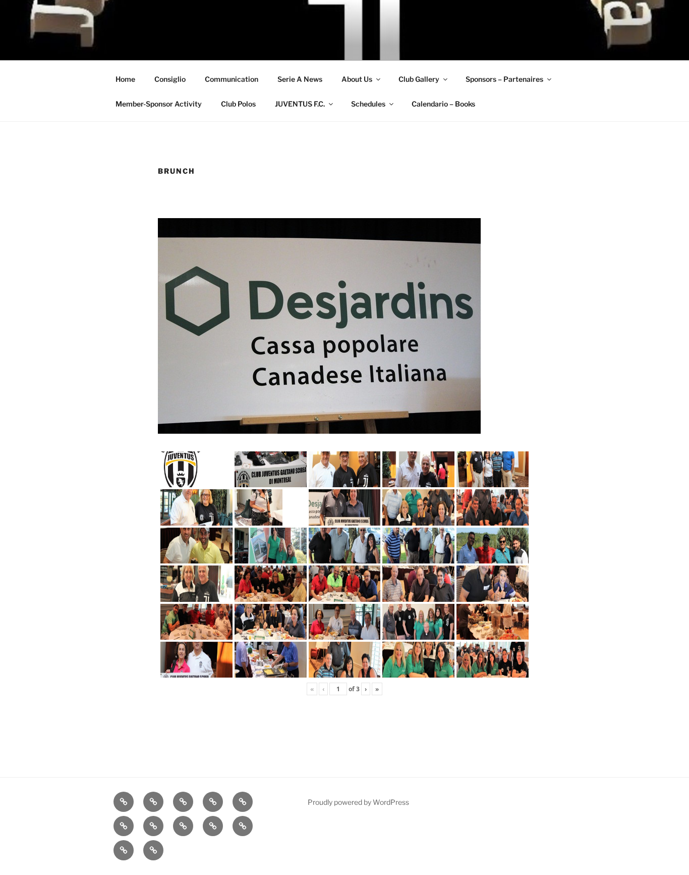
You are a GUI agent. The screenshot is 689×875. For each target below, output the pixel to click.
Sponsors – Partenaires (504, 79)
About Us (356, 79)
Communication (231, 79)
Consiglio (170, 79)
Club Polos (238, 103)
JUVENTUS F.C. (300, 103)
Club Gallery (418, 79)
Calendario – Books (443, 103)
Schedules (368, 103)
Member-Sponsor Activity (159, 103)
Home (125, 79)
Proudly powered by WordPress (358, 802)
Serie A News (299, 79)
